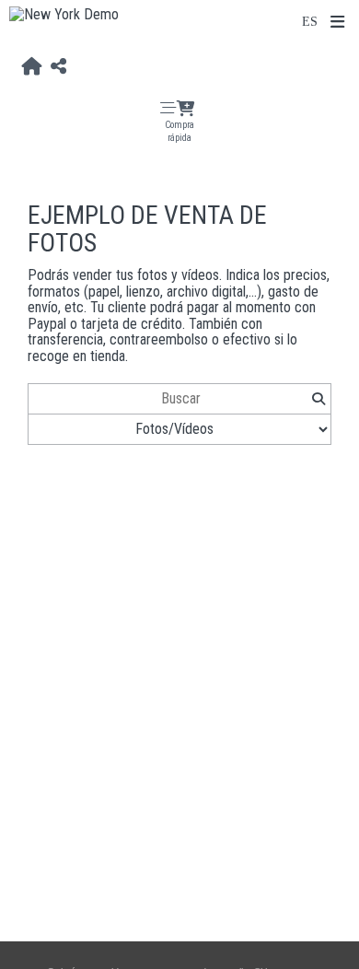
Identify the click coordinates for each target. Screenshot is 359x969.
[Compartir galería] (58, 66)
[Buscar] (318, 398)
